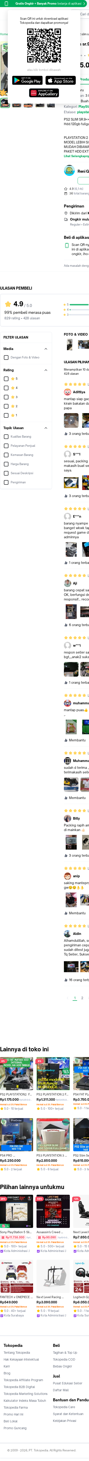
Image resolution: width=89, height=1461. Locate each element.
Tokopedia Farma (16, 1407)
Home (4, 34)
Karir (7, 1366)
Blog (7, 1373)
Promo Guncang (15, 1428)
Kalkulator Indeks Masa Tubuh (25, 1400)
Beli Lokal (11, 1421)
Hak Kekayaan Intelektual (21, 1359)
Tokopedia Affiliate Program (23, 1380)
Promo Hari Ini (13, 1414)
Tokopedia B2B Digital (19, 1387)
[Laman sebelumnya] (67, 998)
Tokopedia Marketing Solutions (25, 1394)
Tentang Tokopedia (17, 1352)
